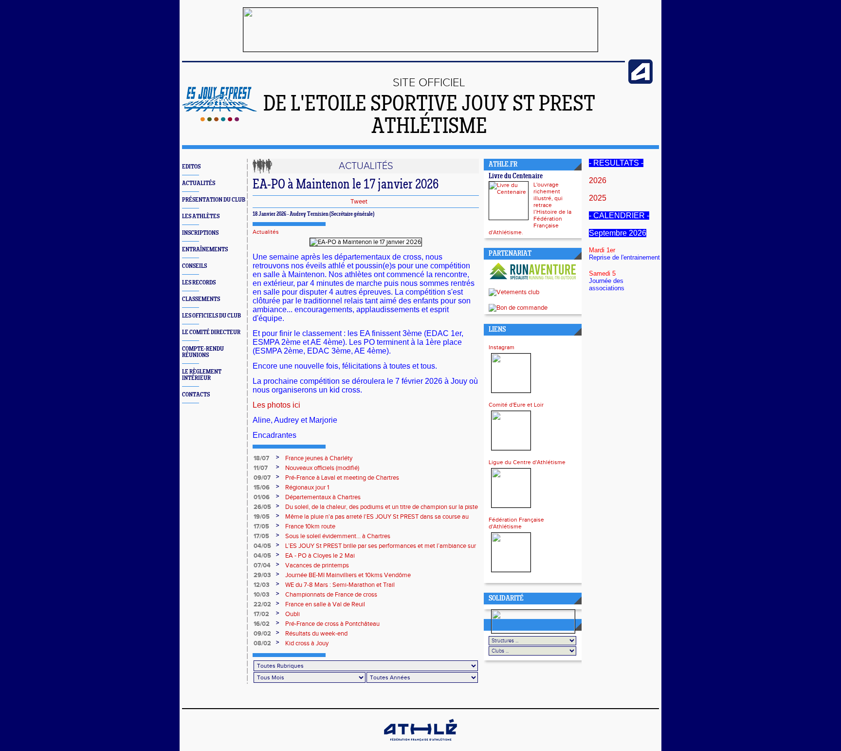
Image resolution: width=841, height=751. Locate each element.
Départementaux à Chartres (323, 497)
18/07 (261, 458)
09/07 (262, 478)
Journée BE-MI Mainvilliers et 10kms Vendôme (348, 575)
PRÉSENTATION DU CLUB (213, 200)
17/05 (261, 526)
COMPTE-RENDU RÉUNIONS (203, 352)
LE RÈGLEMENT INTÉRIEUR (201, 375)
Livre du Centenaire (516, 176)
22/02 (262, 604)
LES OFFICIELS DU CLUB (211, 316)
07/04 (262, 565)
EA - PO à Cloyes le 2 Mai (320, 556)
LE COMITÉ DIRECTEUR (211, 332)
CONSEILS (194, 266)
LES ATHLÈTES (200, 216)
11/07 (261, 468)
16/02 (262, 624)
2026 (597, 180)
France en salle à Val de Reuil (325, 604)
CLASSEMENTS (201, 299)
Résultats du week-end (316, 634)
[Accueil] (219, 119)
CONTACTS (196, 395)
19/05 (262, 517)
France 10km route (310, 526)
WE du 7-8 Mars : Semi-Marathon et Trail (340, 585)
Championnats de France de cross (331, 595)
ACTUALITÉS (198, 183)
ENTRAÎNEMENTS (205, 249)
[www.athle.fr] (640, 82)
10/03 (262, 595)
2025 (597, 198)
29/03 (262, 575)
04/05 (262, 546)
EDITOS (191, 167)
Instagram (501, 347)
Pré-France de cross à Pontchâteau (332, 624)
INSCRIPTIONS (200, 233)
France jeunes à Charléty (318, 458)
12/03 (262, 585)
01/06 (262, 497)
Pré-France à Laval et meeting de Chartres (342, 478)
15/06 (262, 487)
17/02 (261, 614)
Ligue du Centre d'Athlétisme (527, 462)
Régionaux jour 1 (307, 487)
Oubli (292, 614)
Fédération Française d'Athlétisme (516, 523)
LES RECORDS (199, 283)
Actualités (266, 231)
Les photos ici (276, 405)
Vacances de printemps (317, 565)
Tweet (358, 202)
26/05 (262, 507)
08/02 (262, 643)
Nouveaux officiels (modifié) (322, 468)
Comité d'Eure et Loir (516, 404)
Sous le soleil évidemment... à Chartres (337, 536)
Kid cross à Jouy (307, 643)
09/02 (262, 634)
